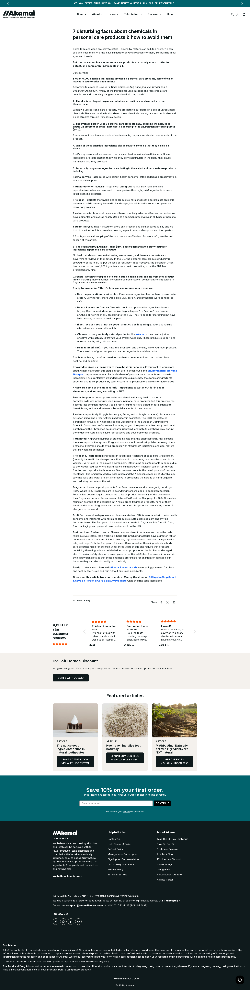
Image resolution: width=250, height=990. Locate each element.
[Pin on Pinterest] (174, 602)
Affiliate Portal (165, 879)
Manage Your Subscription (123, 854)
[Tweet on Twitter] (167, 602)
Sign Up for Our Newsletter (123, 859)
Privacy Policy (115, 869)
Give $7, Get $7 (165, 844)
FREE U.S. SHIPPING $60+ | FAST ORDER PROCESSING (125, 3)
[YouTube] (78, 921)
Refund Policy (115, 849)
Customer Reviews (167, 849)
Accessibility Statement (121, 864)
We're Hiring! (164, 864)
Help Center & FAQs (119, 844)
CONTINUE (162, 803)
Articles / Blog (165, 854)
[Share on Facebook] (161, 602)
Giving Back (163, 869)
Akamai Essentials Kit (123, 567)
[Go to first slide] (242, 3)
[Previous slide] (7, 3)
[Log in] (237, 14)
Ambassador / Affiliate (169, 874)
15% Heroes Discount (169, 859)
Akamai (140, 334)
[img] (67, 644)
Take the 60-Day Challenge (172, 839)
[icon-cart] (244, 14)
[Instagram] (63, 921)
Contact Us (114, 839)
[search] (232, 14)
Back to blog (83, 600)
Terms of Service (117, 874)
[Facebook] (56, 921)
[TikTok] (71, 921)
